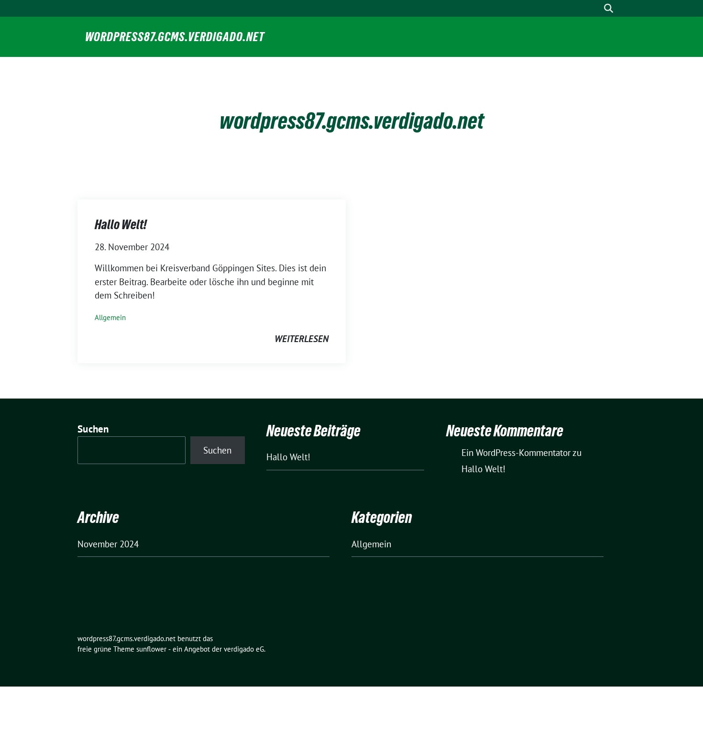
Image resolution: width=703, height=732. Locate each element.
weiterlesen (302, 338)
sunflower (151, 649)
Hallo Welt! (121, 224)
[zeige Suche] (608, 8)
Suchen (93, 428)
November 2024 (108, 544)
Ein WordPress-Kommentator (516, 452)
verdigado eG (244, 649)
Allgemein (110, 317)
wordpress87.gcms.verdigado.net (174, 37)
